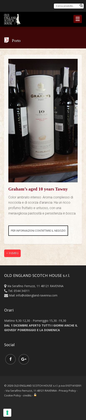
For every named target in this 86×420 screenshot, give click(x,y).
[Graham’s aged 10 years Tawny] (43, 61)
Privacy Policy (67, 390)
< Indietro (12, 253)
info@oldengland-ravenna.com (36, 295)
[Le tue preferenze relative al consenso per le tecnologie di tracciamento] (7, 413)
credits (27, 395)
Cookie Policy (12, 395)
